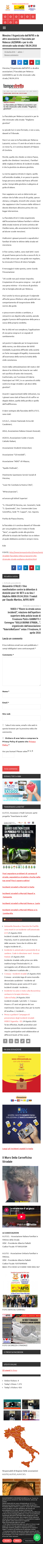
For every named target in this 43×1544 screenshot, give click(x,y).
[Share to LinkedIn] (25, 64)
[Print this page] (37, 64)
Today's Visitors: (11, 1387)
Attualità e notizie (11, 576)
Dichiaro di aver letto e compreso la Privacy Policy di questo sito (20, 741)
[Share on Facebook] (13, 64)
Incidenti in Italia (14, 919)
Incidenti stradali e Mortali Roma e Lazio (21, 903)
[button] (37, 1537)
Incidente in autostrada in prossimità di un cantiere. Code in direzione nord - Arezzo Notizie (22, 953)
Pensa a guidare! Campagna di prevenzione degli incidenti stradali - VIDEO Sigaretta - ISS (19, 1017)
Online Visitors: (11, 1380)
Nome (5, 691)
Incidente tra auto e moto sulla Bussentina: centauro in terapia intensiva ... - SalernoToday (22, 994)
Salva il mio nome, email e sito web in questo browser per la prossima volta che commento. (19, 728)
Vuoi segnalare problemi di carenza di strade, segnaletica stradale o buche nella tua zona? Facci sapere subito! (21, 877)
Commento (8, 654)
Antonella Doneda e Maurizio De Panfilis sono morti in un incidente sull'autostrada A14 (21, 929)
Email (5, 702)
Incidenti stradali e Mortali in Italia (18, 887)
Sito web (6, 714)
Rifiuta (17, 1541)
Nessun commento (11, 55)
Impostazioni (29, 1541)
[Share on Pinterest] (31, 64)
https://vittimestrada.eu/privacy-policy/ (13, 1522)
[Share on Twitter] (19, 64)
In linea (9, 1370)
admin (20, 52)
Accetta (7, 1541)
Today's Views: (10, 1384)
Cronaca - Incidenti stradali (15, 973)
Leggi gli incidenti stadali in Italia (17, 1148)
